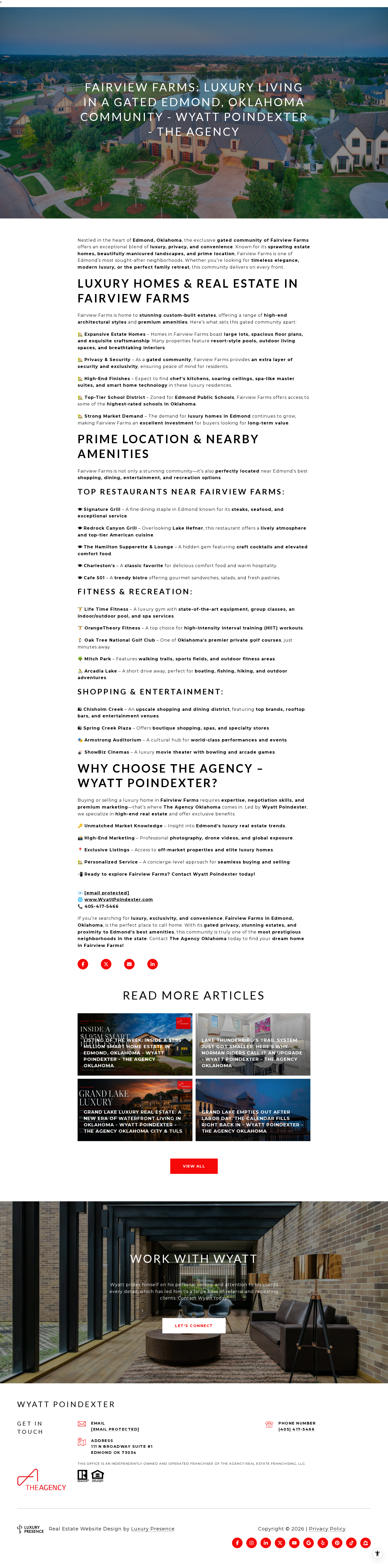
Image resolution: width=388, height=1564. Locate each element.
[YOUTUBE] (294, 1543)
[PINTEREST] (337, 1543)
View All (194, 1166)
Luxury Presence (153, 1529)
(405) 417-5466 (296, 1429)
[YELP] (323, 1543)
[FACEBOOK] (237, 1543)
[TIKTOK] (351, 1543)
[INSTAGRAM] (251, 1543)
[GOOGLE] (308, 1543)
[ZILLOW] (365, 1543)
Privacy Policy (327, 1529)
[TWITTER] (280, 1543)
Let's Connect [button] (194, 1325)
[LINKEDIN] (266, 1543)
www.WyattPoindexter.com (118, 899)
